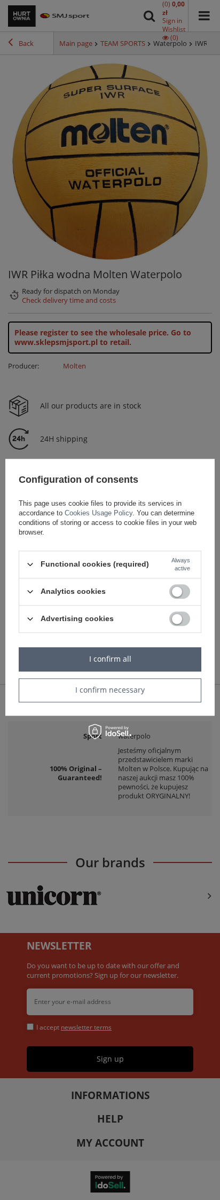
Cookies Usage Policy (98, 513)
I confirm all (110, 659)
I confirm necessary (110, 690)
